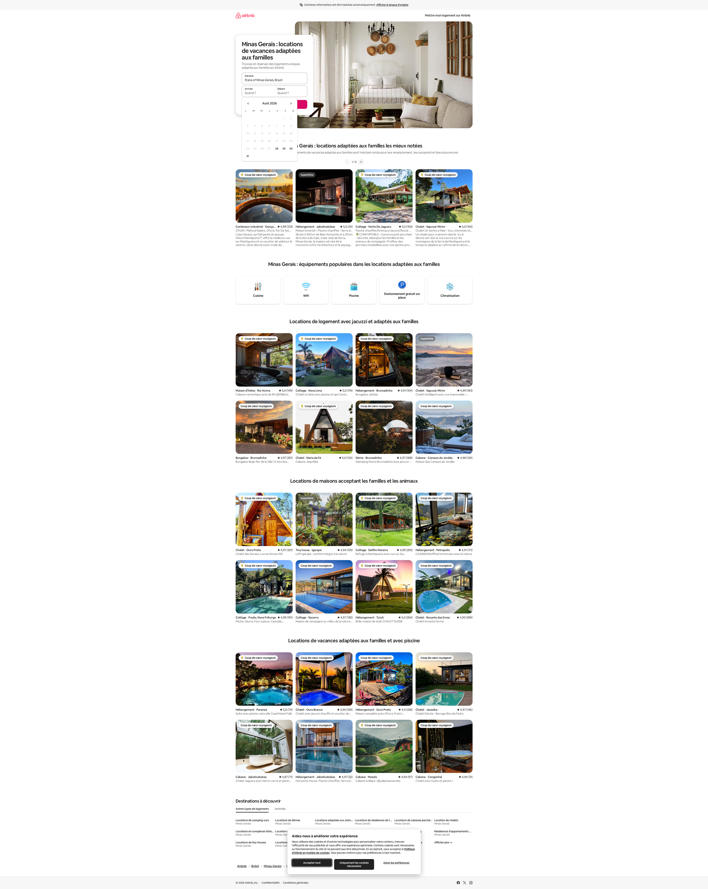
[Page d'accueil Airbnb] (245, 15)
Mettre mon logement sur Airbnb (447, 15)
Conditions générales (295, 882)
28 (276, 148)
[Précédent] (347, 162)
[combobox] (274, 80)
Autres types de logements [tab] (252, 808)
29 (283, 148)
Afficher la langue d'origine (392, 4)
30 (291, 148)
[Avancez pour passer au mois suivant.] (291, 103)
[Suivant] (361, 162)
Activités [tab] (280, 808)
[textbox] (258, 93)
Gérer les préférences (396, 862)
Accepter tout (312, 862)
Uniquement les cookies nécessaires (354, 864)
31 (247, 156)
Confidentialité (270, 882)
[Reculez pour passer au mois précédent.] (248, 103)
